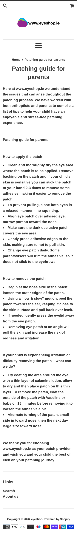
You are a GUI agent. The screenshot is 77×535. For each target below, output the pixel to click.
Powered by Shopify (57, 519)
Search (9, 491)
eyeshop (36, 519)
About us (11, 496)
